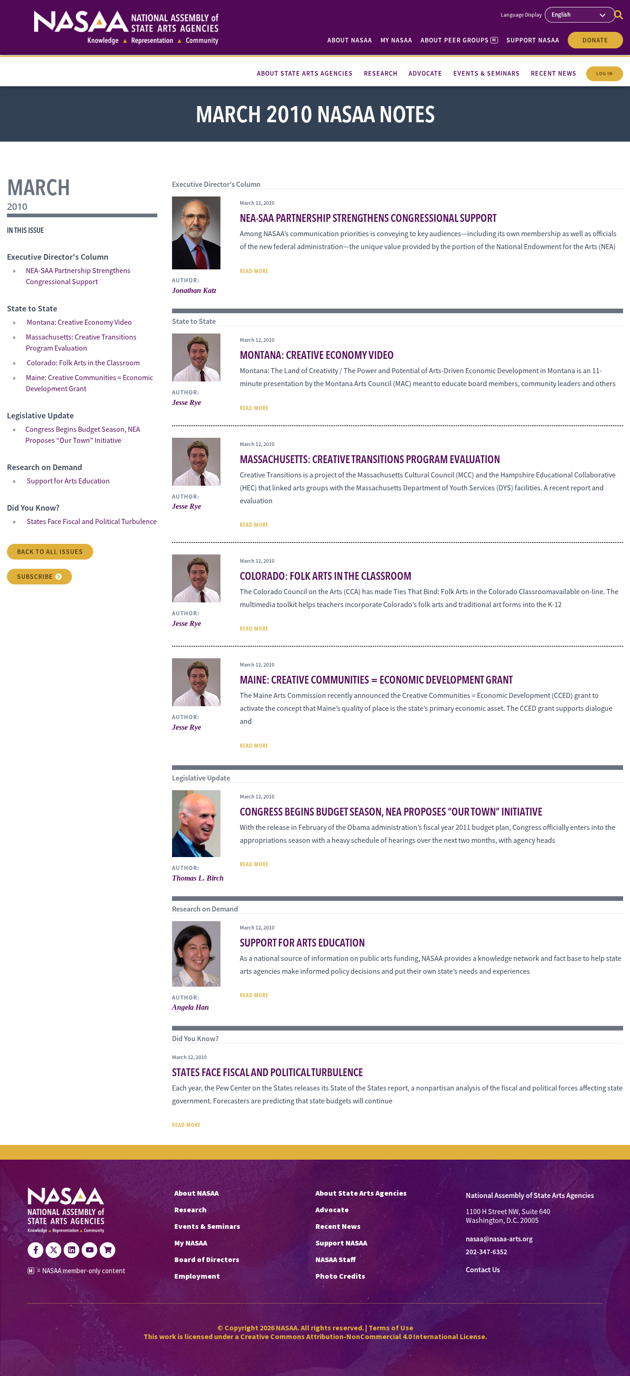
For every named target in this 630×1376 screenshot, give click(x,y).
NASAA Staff (335, 1259)
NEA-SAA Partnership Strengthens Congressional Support (78, 276)
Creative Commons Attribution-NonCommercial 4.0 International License (362, 1336)
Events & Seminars (207, 1226)
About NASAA (349, 40)
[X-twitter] (53, 1250)
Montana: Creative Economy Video (79, 322)
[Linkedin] (71, 1250)
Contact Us (483, 1270)
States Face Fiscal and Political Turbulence (92, 521)
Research (190, 1209)
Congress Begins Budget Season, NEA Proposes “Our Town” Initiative (82, 435)
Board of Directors (206, 1259)
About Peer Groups (458, 40)
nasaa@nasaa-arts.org (499, 1239)
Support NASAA (532, 40)
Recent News (338, 1226)
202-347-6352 (486, 1252)
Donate (595, 40)
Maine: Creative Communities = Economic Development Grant (89, 383)
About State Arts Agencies (361, 1192)
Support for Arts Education (68, 481)
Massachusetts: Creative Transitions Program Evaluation (81, 343)
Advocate (332, 1209)
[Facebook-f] (35, 1250)
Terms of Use (390, 1327)
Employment (197, 1276)
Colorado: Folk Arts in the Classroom (83, 363)
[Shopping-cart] (107, 1250)
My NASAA (396, 40)
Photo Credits (340, 1276)
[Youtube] (89, 1250)
